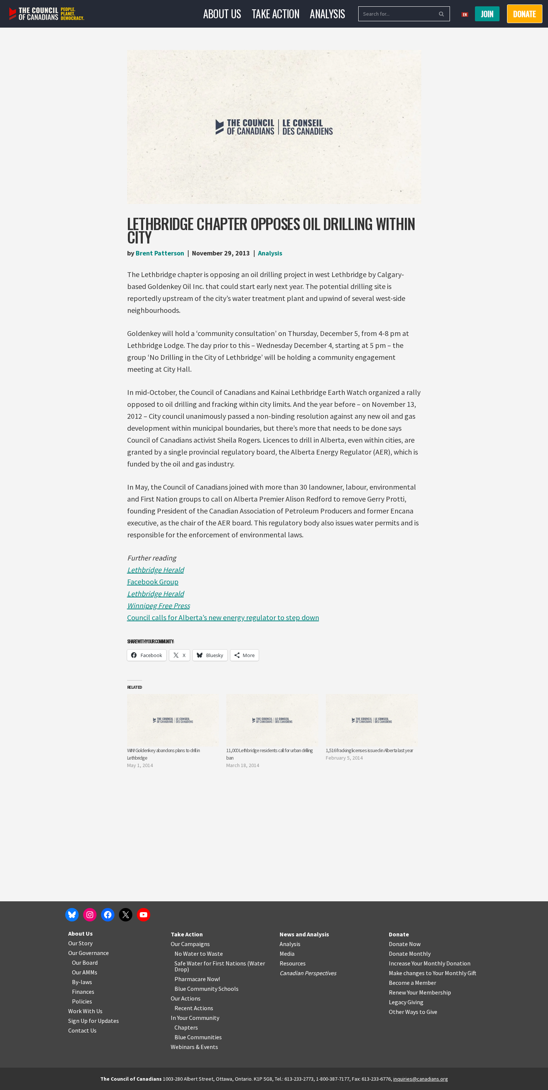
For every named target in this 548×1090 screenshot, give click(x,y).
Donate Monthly (410, 953)
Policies (82, 1001)
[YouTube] (143, 914)
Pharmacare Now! (197, 979)
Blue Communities (198, 1037)
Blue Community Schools (206, 988)
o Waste (212, 953)
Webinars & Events (194, 1046)
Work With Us (85, 1011)
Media (287, 953)
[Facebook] (107, 914)
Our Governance (88, 953)
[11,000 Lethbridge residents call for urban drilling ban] (272, 720)
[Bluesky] (72, 914)
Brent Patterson (160, 253)
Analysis (327, 13)
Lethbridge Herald (155, 569)
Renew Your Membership (420, 992)
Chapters (186, 1027)
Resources (293, 963)
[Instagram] (90, 914)
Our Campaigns (190, 944)
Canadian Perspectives (308, 973)
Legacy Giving (406, 1002)
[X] (125, 914)
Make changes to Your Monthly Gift (432, 973)
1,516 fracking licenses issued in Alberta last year (369, 750)
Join (487, 13)
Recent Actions (193, 1008)
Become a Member (412, 982)
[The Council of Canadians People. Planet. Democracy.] (46, 14)
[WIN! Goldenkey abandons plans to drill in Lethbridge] (173, 720)
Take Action (275, 13)
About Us (222, 13)
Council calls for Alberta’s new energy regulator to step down (223, 617)
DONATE (524, 13)
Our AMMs (84, 972)
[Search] (441, 13)
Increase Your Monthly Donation (429, 963)
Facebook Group (153, 581)
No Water (187, 953)
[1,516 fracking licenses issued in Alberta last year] (372, 720)
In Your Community (195, 1017)
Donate (399, 934)
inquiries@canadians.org (420, 1078)
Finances (83, 991)
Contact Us (82, 1030)
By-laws (82, 982)
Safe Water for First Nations (210, 963)
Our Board (85, 962)
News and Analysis (304, 934)
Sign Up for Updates (93, 1020)
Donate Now (405, 944)
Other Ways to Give (413, 1011)
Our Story (80, 943)
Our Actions (186, 998)
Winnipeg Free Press (158, 605)
